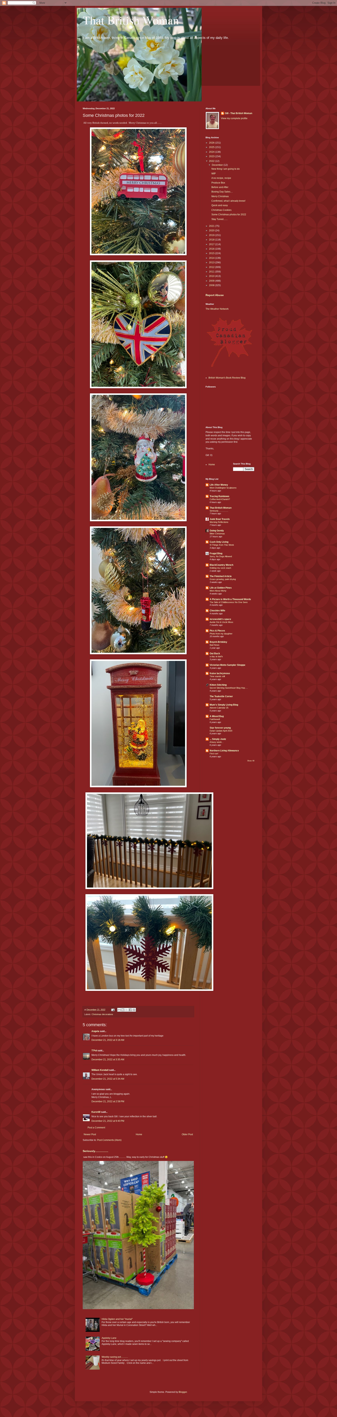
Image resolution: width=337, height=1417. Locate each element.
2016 (212, 248)
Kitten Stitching (218, 685)
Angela (95, 1031)
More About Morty (218, 591)
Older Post (187, 1134)
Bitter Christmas (217, 533)
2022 (212, 161)
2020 (212, 230)
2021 (212, 226)
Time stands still (217, 676)
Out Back (215, 653)
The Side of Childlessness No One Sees (229, 602)
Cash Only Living (219, 542)
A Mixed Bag (217, 716)
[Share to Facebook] (130, 1010)
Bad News (214, 645)
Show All (250, 761)
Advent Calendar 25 (219, 708)
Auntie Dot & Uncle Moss (221, 622)
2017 (212, 244)
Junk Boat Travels (220, 519)
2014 (212, 258)
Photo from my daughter (221, 633)
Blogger (183, 1392)
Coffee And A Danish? (220, 499)
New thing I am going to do (225, 169)
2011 (212, 271)
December (217, 165)
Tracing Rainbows (219, 496)
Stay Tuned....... (219, 219)
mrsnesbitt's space (220, 619)
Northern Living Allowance (224, 750)
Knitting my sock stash (220, 568)
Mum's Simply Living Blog (224, 704)
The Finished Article (221, 576)
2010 (212, 276)
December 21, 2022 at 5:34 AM (107, 1078)
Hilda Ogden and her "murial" (117, 1319)
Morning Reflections (219, 522)
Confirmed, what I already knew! (228, 201)
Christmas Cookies (221, 210)
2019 (212, 235)
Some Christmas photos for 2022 (228, 214)
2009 (212, 280)
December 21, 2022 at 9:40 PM (107, 1121)
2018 (212, 239)
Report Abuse (215, 295)
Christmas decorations (102, 1014)
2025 (212, 147)
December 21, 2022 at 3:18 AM (107, 1040)
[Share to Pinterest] (134, 1010)
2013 (212, 262)
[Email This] (119, 1010)
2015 (212, 253)
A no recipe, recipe (221, 178)
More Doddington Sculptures (223, 488)
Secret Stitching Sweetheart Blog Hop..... (229, 688)
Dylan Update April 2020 (221, 731)
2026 (212, 142)
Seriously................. (95, 1151)
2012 (212, 267)
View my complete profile (234, 118)
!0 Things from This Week (222, 545)
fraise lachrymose (220, 673)
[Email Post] (112, 1009)
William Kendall (99, 1070)
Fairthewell (215, 719)
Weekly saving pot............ (115, 1357)
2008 (212, 285)
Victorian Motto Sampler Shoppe (227, 665)
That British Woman (131, 20)
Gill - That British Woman (238, 113)
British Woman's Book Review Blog (227, 377)
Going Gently (217, 530)
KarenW (95, 1112)
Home (139, 1134)
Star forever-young (220, 727)
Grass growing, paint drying (223, 579)
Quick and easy (219, 205)
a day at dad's (216, 656)
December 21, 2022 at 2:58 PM (107, 1101)
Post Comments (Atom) (109, 1140)
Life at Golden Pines (221, 587)
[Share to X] (127, 1010)
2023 (212, 156)
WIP (213, 173)
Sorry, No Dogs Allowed (221, 556)
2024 (212, 152)
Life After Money (219, 484)
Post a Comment (96, 1127)
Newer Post (90, 1134)
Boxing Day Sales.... (222, 191)
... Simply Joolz (218, 739)
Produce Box (218, 182)
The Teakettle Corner (221, 696)
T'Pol (94, 1050)
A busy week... (216, 742)
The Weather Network (217, 309)
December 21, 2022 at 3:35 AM (107, 1059)
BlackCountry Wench (221, 565)
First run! (214, 753)
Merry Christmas (220, 196)
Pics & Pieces (217, 630)
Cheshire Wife (217, 610)
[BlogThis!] (123, 1010)
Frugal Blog (216, 553)
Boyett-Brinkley (218, 642)
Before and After (219, 187)
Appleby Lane (109, 1338)
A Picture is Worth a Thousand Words (230, 599)
